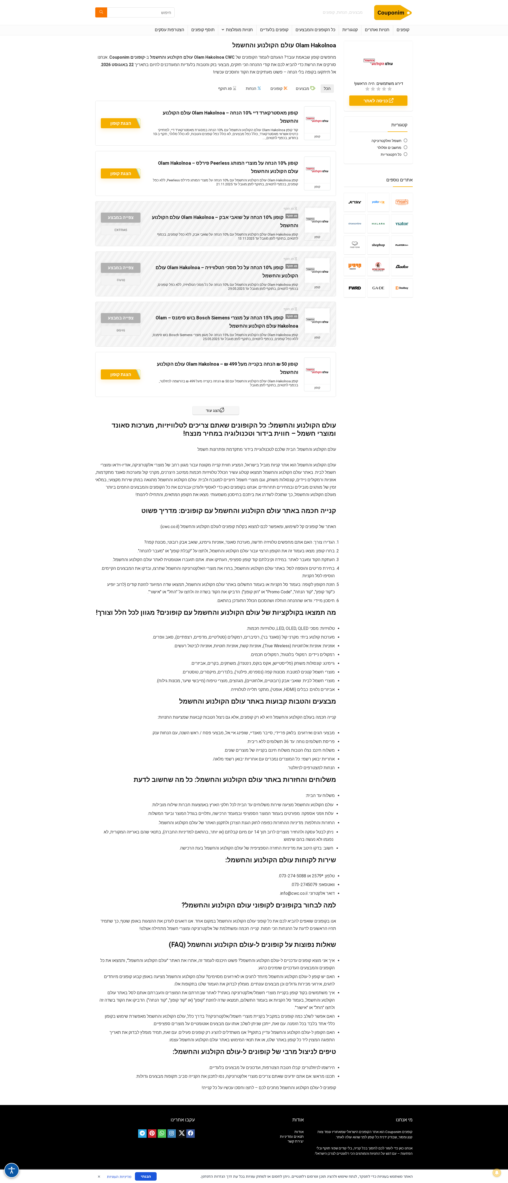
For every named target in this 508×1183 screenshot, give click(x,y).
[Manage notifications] (497, 1172)
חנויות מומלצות (239, 29)
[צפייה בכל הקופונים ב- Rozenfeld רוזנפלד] (402, 202)
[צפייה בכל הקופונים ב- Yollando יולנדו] (378, 202)
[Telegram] (142, 1133)
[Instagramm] (171, 1133)
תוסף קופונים (203, 29)
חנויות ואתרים (377, 29)
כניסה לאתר (376, 100)
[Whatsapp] (162, 1133)
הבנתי (146, 1176)
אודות (299, 1132)
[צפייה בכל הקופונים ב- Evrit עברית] (354, 202)
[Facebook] (190, 1133)
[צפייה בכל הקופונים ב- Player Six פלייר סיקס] (402, 245)
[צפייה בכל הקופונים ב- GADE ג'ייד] (378, 287)
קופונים (403, 29)
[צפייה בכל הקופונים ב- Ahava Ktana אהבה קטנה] (354, 245)
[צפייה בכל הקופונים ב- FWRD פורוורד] (354, 287)
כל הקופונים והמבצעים (315, 29)
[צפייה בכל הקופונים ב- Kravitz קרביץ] (354, 266)
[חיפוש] (101, 12)
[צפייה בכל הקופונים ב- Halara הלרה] (378, 223)
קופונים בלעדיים (274, 29)
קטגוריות (350, 29)
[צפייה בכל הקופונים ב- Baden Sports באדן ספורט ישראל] (402, 266)
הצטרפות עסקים (169, 29)
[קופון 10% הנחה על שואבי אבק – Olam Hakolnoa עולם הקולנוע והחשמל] (317, 220)
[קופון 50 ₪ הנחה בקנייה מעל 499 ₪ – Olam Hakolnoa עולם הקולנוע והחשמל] (317, 371)
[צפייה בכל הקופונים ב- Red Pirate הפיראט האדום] (378, 266)
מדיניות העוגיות (119, 1176)
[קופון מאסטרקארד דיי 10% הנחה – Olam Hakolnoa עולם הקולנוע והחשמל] (317, 120)
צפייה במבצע (121, 217)
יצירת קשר (296, 1141)
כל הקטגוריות (391, 154)
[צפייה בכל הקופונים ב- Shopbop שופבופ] (378, 245)
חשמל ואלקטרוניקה (386, 141)
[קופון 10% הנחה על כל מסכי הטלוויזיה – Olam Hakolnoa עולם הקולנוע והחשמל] (317, 270)
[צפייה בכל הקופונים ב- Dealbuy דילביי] (402, 287)
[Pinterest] (152, 1133)
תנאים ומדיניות (292, 1136)
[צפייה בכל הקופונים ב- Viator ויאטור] (402, 223)
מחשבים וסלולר (389, 147)
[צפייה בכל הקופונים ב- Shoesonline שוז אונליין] (354, 223)
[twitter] (181, 1133)
